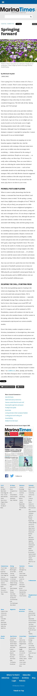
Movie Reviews (4, 496)
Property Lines (13, 645)
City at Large (4, 568)
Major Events (32, 528)
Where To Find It (13, 675)
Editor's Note (22, 573)
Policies (22, 681)
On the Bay (31, 645)
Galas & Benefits (32, 511)
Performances (32, 545)
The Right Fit (22, 594)
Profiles (21, 658)
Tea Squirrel (13, 597)
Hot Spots (12, 575)
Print (34, 24)
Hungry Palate (13, 577)
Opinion (3, 582)
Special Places (13, 595)
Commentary (4, 566)
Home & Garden (13, 496)
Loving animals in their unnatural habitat (16, 413)
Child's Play (31, 493)
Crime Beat (3, 618)
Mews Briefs (31, 618)
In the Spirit (13, 579)
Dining (12, 566)
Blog (33, 678)
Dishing (12, 573)
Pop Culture (4, 500)
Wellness (15, 500)
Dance (30, 502)
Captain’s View (4, 611)
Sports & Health (32, 554)
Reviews (12, 592)
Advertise (5, 678)
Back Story (21, 568)
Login (14, 681)
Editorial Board (4, 573)
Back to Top (18, 691)
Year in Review (4, 592)
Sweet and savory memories (13, 399)
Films (2, 494)
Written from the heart (11, 420)
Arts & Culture (32, 491)
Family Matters (13, 494)
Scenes (25, 658)
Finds (20, 638)
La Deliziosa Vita (14, 581)
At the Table (13, 571)
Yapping (30, 633)
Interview (21, 582)
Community (3, 613)
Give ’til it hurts (9, 397)
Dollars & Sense (22, 491)
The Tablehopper (14, 603)
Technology (21, 506)
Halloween (31, 513)
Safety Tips (3, 626)
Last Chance (31, 526)
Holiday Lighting (32, 522)
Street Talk (21, 660)
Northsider (21, 651)
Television (3, 504)
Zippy (2, 594)
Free (29, 509)
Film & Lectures (32, 507)
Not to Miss (31, 543)
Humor (5, 494)
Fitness (31, 566)
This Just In (3, 590)
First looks (8, 410)
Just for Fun (31, 524)
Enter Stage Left (4, 493)
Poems (2, 498)
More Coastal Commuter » (13, 394)
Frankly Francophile (10, 407)
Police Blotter (4, 624)
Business (21, 485)
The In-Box (3, 588)
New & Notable (13, 588)
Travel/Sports (32, 636)
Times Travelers (22, 595)
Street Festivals (32, 556)
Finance (21, 494)
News (2, 609)
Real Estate (13, 636)
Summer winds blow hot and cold (14, 402)
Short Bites (12, 594)
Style (11, 500)
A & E (2, 485)
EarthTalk (21, 493)
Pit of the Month (32, 620)
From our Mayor (4, 581)
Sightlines (3, 628)
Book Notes (3, 491)
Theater (30, 558)
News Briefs (3, 622)
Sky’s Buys (31, 624)
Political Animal (32, 622)
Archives (25, 678)
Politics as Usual (23, 590)
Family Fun (31, 504)
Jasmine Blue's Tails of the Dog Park (31, 615)
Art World (3, 489)
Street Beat (22, 636)
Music (30, 535)
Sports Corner (32, 647)
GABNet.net (11, 370)
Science (21, 500)
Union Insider (22, 662)
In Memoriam (32, 580)
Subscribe (26, 675)
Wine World (12, 605)
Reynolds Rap (22, 592)
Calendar (31, 485)
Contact (15, 678)
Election (3, 620)
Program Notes (4, 502)
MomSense (12, 498)
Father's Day (31, 506)
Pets (30, 609)
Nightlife (31, 541)
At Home (12, 485)
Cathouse (31, 611)
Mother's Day (32, 530)
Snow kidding (9, 418)
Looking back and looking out (13, 415)
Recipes (12, 590)
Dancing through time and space (14, 405)
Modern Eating (13, 582)
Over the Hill (22, 656)
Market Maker (13, 642)
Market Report (13, 643)
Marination (22, 584)
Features (21, 566)
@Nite (2, 487)
